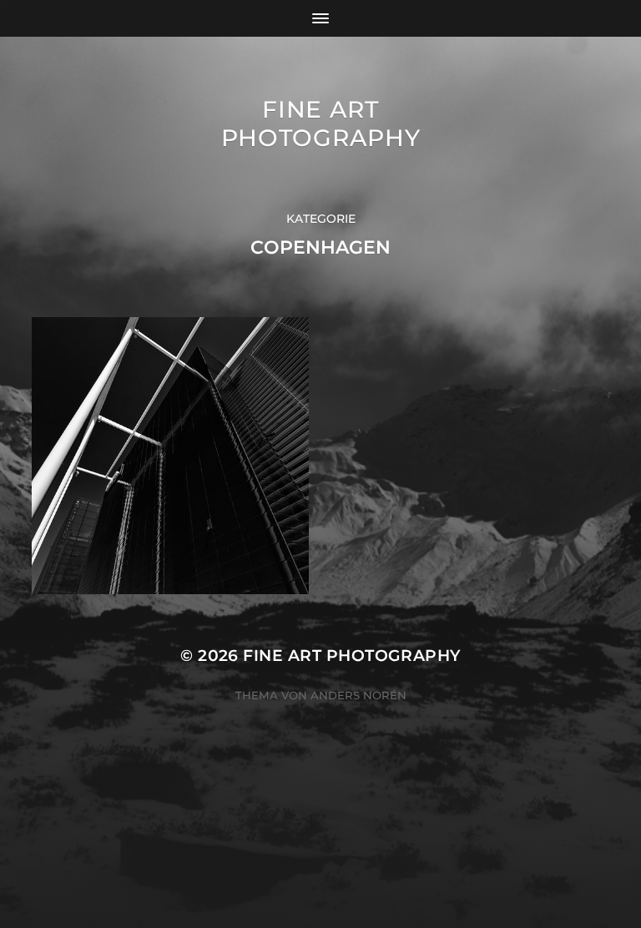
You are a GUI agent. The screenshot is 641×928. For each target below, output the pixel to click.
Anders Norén (358, 695)
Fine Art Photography (321, 123)
